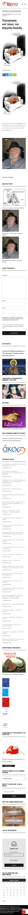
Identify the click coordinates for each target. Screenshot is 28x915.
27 (14, 895)
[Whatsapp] (12, 74)
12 (10, 890)
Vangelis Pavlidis (6, 14)
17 (4, 892)
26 (10, 895)
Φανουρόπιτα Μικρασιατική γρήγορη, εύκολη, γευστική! (13, 495)
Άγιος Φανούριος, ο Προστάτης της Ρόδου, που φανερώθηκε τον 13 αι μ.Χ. (14, 464)
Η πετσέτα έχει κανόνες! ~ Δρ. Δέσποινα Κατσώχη (12, 518)
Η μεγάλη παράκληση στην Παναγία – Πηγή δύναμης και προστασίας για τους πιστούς (13, 567)
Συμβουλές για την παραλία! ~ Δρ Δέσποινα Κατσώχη (13, 632)
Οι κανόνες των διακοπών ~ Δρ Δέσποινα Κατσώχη (12, 618)
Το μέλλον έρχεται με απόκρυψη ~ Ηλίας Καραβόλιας (12, 581)
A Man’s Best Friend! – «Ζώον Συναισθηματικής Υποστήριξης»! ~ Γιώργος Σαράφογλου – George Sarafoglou (14, 481)
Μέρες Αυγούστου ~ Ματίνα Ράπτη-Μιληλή (13, 604)
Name (3, 300)
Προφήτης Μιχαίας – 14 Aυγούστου (11, 560)
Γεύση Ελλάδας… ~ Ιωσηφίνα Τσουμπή (11, 488)
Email (3, 308)
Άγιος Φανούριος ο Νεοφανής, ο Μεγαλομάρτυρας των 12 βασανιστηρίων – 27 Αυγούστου (13, 473)
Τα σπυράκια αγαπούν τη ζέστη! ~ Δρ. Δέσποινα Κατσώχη (11, 625)
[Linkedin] (6, 74)
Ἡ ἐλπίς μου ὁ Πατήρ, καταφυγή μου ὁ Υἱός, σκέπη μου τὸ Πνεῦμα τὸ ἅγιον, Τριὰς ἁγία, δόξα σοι (13, 353)
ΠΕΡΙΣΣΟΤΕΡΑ (8, 766)
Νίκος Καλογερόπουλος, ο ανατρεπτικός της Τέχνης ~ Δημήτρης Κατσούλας (13, 640)
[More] (15, 74)
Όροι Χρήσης (14, 860)
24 (4, 895)
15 (20, 890)
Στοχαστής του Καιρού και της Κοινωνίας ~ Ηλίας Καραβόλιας (13, 526)
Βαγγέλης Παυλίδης (7, 177)
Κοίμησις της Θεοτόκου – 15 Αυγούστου (12, 554)
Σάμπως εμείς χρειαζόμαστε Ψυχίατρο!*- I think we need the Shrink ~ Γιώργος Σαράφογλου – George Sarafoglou (12, 597)
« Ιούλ (3, 901)
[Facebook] (3, 74)
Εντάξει (2, 914)
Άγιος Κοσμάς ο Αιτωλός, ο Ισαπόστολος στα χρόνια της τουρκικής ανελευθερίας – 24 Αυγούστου (13, 503)
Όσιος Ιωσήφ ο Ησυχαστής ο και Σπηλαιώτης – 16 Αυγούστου (13, 547)
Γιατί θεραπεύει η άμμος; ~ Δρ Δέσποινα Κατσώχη (12, 610)
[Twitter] (9, 74)
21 (17, 892)
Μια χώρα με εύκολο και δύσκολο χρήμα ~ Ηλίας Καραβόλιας (12, 574)
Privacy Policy (9, 326)
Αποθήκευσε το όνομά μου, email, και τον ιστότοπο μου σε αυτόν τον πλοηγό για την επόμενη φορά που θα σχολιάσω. (12, 319)
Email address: (14, 852)
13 (14, 890)
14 (17, 890)
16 (24, 890)
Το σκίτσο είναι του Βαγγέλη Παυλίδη (12, 429)
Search (14, 796)
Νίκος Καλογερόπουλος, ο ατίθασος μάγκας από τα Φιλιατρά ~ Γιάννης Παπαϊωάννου (13, 533)
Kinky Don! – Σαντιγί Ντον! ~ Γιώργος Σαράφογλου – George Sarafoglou (11, 511)
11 (7, 890)
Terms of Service (19, 326)
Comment (4, 275)
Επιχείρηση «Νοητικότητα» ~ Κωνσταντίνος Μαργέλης (13, 540)
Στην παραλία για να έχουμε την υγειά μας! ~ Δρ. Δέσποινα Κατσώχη (13, 588)
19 (10, 892)
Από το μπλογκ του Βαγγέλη (11, 11)
